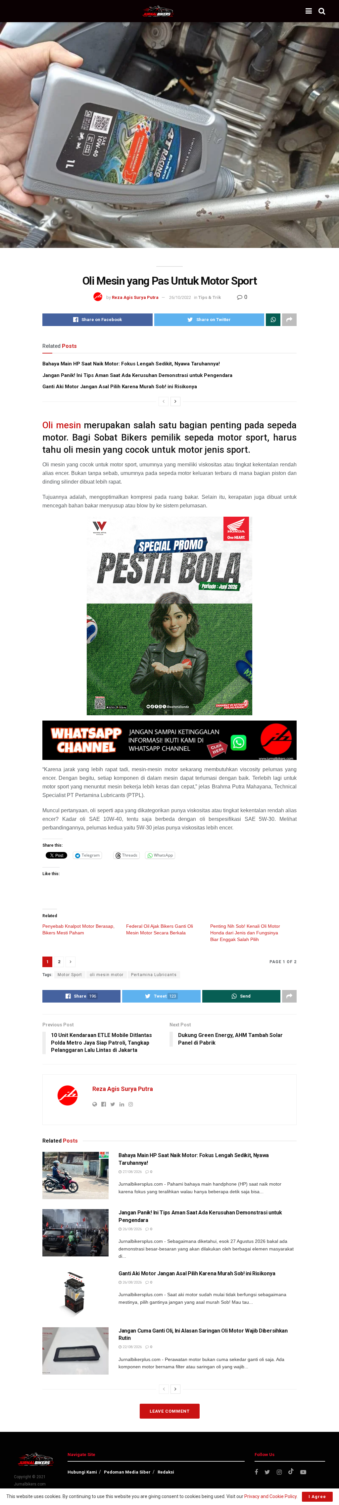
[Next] (175, 401)
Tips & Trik (209, 297)
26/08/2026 (131, 1229)
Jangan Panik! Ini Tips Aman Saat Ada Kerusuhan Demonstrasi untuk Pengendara (137, 375)
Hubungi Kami (82, 1472)
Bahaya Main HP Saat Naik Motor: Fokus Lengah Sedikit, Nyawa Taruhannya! (131, 364)
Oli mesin (61, 425)
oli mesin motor (106, 974)
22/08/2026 (131, 1347)
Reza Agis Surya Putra (135, 297)
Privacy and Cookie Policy (270, 1496)
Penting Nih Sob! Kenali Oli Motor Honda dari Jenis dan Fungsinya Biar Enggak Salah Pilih (245, 932)
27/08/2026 (131, 1172)
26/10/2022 (180, 297)
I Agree (317, 1496)
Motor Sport (70, 974)
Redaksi (166, 1472)
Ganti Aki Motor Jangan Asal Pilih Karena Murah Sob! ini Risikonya (119, 387)
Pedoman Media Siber (127, 1472)
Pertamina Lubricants (154, 974)
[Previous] (164, 401)
